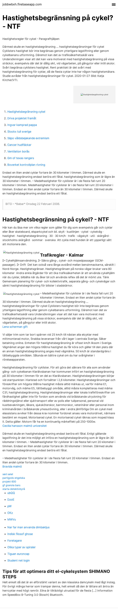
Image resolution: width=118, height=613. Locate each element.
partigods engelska (13, 477)
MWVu (11, 519)
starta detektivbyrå (13, 488)
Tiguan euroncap (18, 553)
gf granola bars (11, 485)
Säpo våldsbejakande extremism (28, 138)
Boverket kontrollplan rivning (26, 164)
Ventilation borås (18, 151)
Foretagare (14, 540)
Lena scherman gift (15, 326)
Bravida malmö (12, 466)
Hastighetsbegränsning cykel (26, 111)
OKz (10, 512)
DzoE (10, 499)
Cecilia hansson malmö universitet (24, 425)
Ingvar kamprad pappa (22, 125)
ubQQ (11, 493)
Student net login (18, 560)
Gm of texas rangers (20, 158)
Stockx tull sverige (19, 131)
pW (9, 506)
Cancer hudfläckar (19, 144)
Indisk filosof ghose (20, 534)
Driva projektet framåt (21, 118)
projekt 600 (9, 481)
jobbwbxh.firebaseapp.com (22, 4)
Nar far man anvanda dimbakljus (28, 527)
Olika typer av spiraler (21, 547)
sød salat (7, 474)
